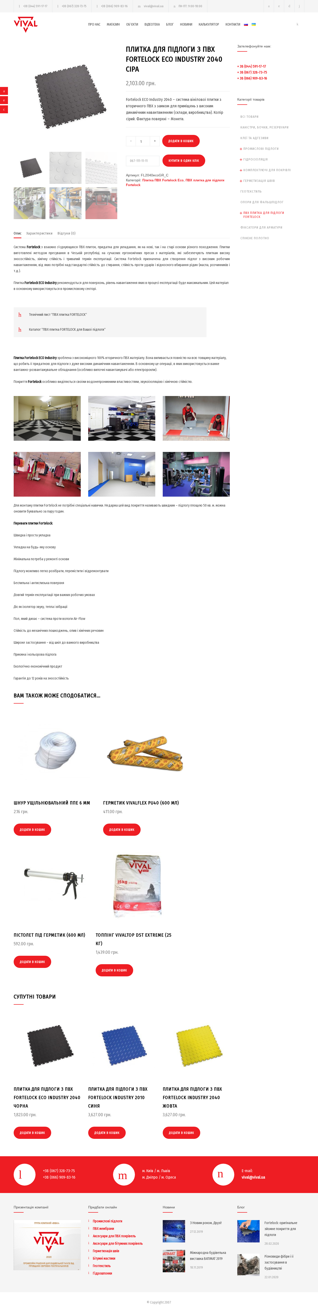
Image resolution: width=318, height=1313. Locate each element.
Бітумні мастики (104, 1258)
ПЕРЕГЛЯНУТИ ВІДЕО (47, 425)
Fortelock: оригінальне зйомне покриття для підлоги (281, 1229)
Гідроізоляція (255, 159)
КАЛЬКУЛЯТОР (209, 24)
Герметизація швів (259, 181)
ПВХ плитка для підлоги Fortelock (263, 215)
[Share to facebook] (4, 91)
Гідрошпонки (102, 1273)
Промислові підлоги (261, 149)
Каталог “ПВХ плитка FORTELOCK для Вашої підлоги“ (67, 329)
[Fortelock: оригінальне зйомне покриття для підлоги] (248, 1231)
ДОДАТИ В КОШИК (181, 141)
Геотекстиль (251, 191)
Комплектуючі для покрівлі (267, 170)
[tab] (17, 234)
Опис (17, 233)
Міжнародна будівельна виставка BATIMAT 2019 (208, 1256)
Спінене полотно (254, 238)
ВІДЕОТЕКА (152, 24)
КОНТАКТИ (233, 24)
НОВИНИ (186, 24)
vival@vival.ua (153, 6)
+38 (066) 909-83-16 (114, 6)
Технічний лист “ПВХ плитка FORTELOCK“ (58, 315)
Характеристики (39, 233)
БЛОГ (170, 24)
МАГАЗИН (113, 24)
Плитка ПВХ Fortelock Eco (163, 180)
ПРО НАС (94, 24)
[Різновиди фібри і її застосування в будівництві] (248, 1265)
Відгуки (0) (66, 233)
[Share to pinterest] (4, 100)
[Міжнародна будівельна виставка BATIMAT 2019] (174, 1261)
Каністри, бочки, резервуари (264, 127)
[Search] (299, 6)
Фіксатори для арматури (261, 227)
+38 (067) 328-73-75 (74, 6)
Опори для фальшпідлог (262, 202)
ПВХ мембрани (103, 1229)
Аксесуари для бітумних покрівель (118, 1243)
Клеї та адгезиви (254, 138)
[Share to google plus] (4, 109)
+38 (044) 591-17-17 (35, 6)
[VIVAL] (51, 24)
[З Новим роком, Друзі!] (174, 1231)
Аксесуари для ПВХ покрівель (114, 1236)
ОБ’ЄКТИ (132, 24)
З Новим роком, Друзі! (206, 1223)
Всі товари (249, 117)
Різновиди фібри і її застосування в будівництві (279, 1262)
